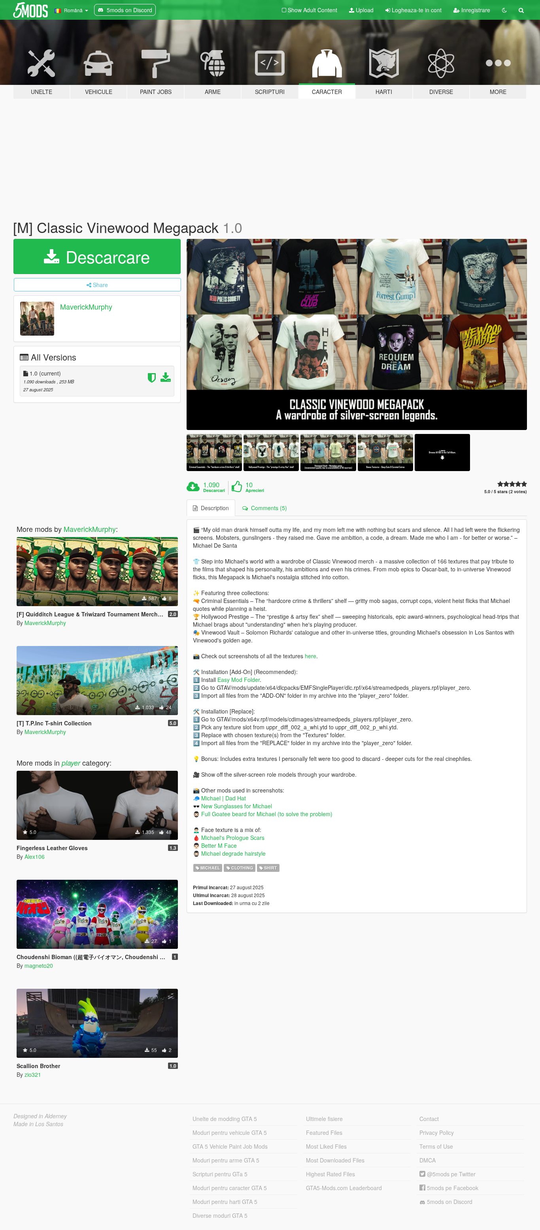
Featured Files (324, 1132)
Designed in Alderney (40, 1116)
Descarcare (105, 256)
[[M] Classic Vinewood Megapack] (357, 334)
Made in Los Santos (38, 1124)
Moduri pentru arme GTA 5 (226, 1160)
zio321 (33, 1074)
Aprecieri (254, 490)
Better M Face (219, 845)
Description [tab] (213, 508)
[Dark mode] (504, 10)
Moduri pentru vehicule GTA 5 (230, 1132)
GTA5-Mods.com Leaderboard (344, 1188)
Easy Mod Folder (238, 680)
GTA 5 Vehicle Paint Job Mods (230, 1146)
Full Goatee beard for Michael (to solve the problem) (266, 814)
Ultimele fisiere (324, 1119)
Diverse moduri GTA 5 (220, 1215)
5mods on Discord (448, 1202)
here (310, 656)
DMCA (427, 1160)
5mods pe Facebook (451, 1188)
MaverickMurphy (86, 306)
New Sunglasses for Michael (236, 806)
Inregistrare (475, 10)
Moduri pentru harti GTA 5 (225, 1202)
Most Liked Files (326, 1146)
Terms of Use (436, 1146)
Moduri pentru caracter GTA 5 (230, 1188)
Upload (364, 10)
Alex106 (35, 856)
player (71, 763)
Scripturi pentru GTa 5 (220, 1174)
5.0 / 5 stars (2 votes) (505, 491)
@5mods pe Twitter (450, 1174)
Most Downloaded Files (335, 1160)
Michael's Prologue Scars (232, 837)
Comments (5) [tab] (267, 508)
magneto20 (39, 965)
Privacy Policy (436, 1132)
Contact (429, 1119)
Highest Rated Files (330, 1174)
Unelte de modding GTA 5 (225, 1119)
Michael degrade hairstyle (233, 853)
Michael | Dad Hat (223, 798)
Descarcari (214, 490)
